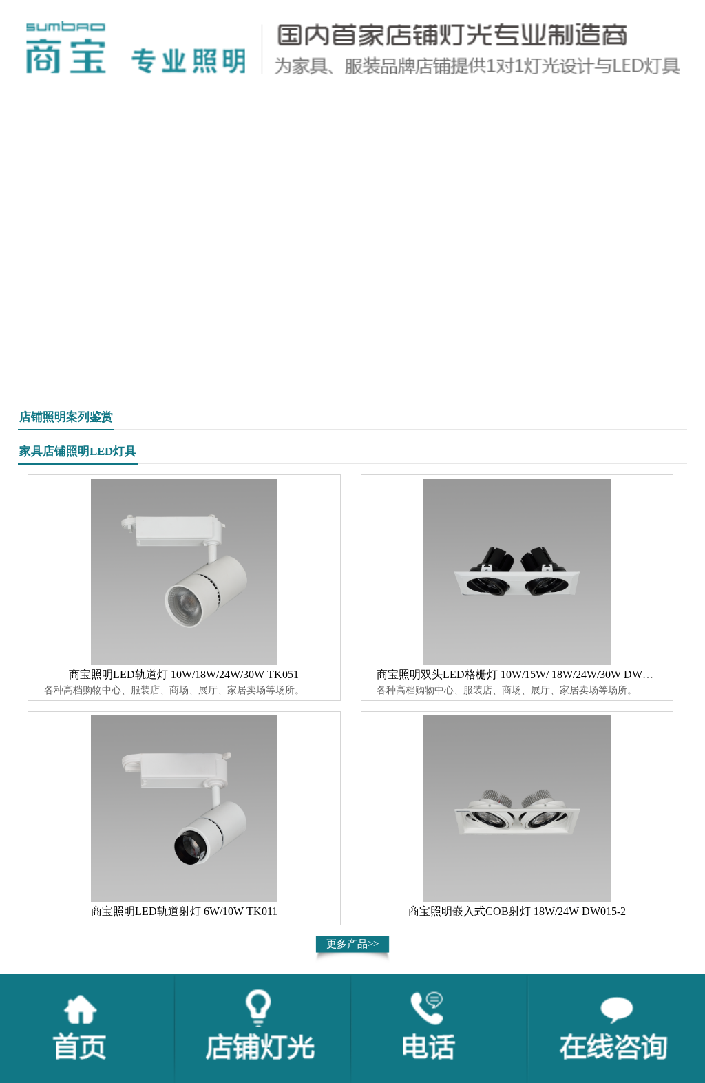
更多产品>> (352, 943)
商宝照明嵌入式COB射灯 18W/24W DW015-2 (517, 911)
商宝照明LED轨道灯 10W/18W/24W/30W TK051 (184, 674)
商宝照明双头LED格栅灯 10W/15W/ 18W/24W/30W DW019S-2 (525, 674)
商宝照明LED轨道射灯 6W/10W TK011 (184, 911)
